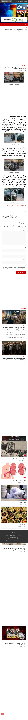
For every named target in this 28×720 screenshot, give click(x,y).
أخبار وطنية (24, 65)
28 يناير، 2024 (23, 504)
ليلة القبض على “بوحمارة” (19, 458)
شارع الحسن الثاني (10, 205)
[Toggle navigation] (25, 24)
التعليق (24, 230)
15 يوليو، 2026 (22, 361)
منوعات (24, 439)
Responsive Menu (7, 1)
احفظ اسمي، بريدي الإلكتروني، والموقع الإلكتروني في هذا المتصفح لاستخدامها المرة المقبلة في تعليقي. (14, 268)
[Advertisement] (14, 49)
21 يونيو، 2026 (22, 646)
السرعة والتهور (21, 205)
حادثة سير (16, 205)
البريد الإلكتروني (22, 253)
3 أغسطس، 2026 (22, 330)
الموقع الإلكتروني (22, 259)
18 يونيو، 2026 (23, 460)
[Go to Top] (2, 714)
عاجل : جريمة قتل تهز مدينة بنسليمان (16, 211)
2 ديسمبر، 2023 (23, 526)
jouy (19, 70)
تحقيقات (23, 308)
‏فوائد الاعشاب (22, 524)
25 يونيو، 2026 (22, 551)
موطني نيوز (24, 14)
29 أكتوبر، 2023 (23, 70)
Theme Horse (17, 538)
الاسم (24, 247)
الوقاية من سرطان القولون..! (19, 480)
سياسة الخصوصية (14, 537)
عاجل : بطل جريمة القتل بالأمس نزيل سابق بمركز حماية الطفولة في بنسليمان (13, 216)
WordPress (18, 540)
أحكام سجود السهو (21, 502)
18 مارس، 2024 (23, 482)
